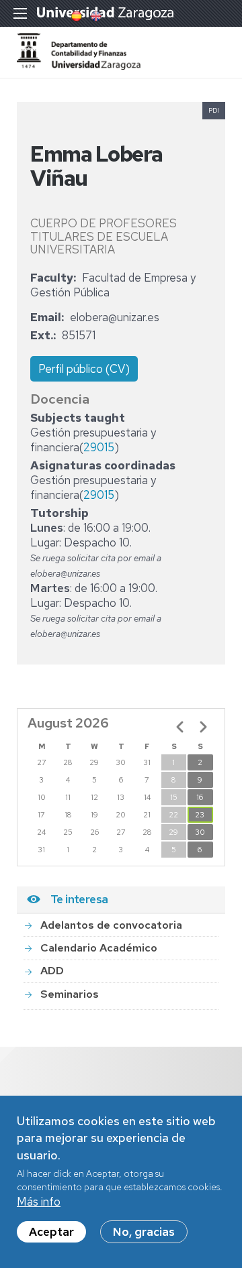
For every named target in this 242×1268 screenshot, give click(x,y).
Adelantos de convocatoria (111, 925)
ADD (52, 971)
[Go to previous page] (180, 726)
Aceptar (51, 1231)
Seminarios (69, 994)
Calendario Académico (98, 948)
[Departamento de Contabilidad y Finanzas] (78, 65)
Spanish (75, 16)
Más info (39, 1201)
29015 (98, 447)
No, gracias (144, 1231)
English (94, 16)
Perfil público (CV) (84, 368)
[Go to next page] (203, 726)
